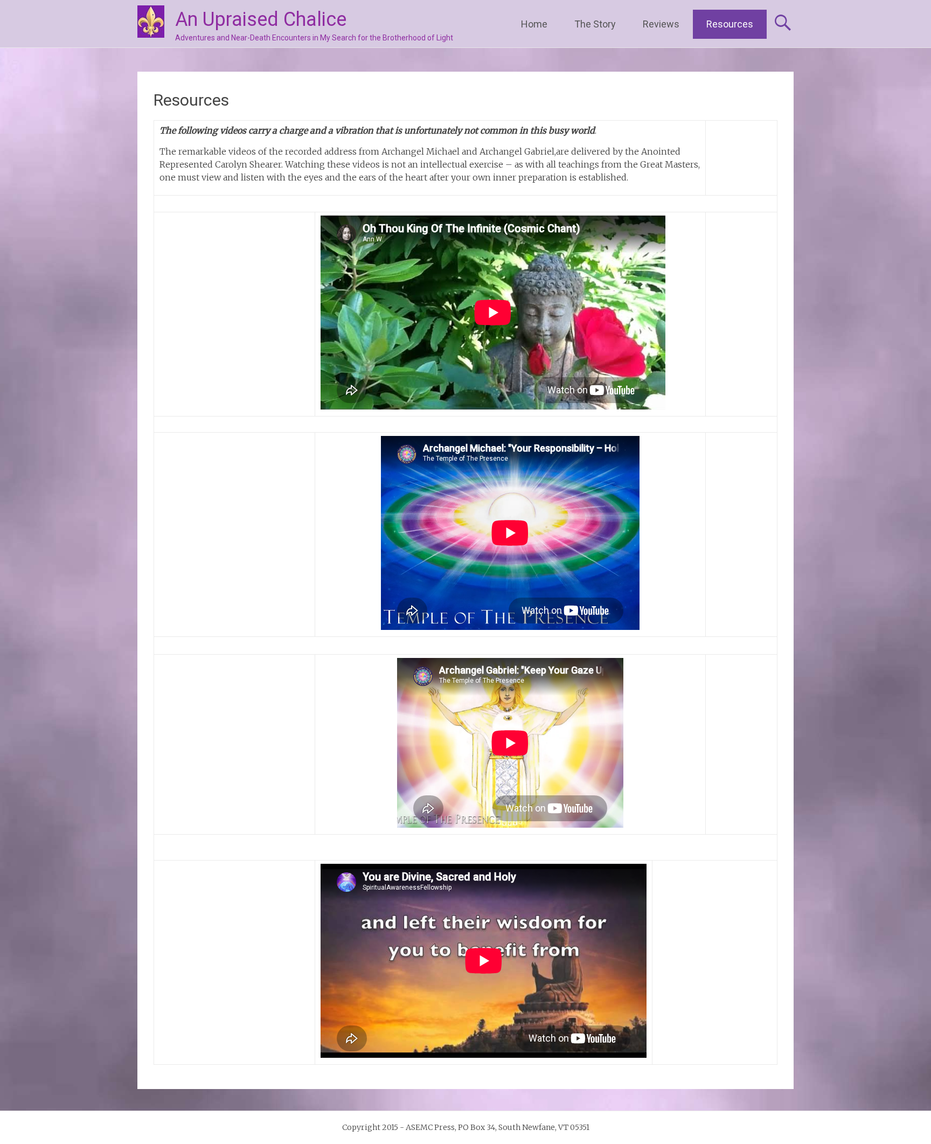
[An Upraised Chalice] (150, 21)
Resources (729, 24)
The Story (595, 24)
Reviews (661, 24)
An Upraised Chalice (260, 19)
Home (534, 24)
